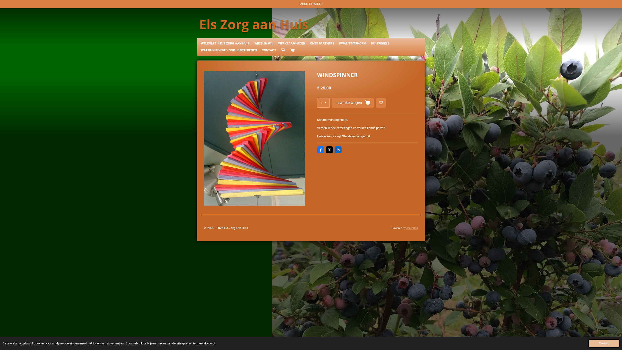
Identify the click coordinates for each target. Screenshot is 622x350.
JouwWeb (412, 228)
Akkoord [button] (603, 343)
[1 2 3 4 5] (323, 103)
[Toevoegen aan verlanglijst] (381, 103)
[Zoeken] (283, 49)
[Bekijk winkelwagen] (292, 50)
